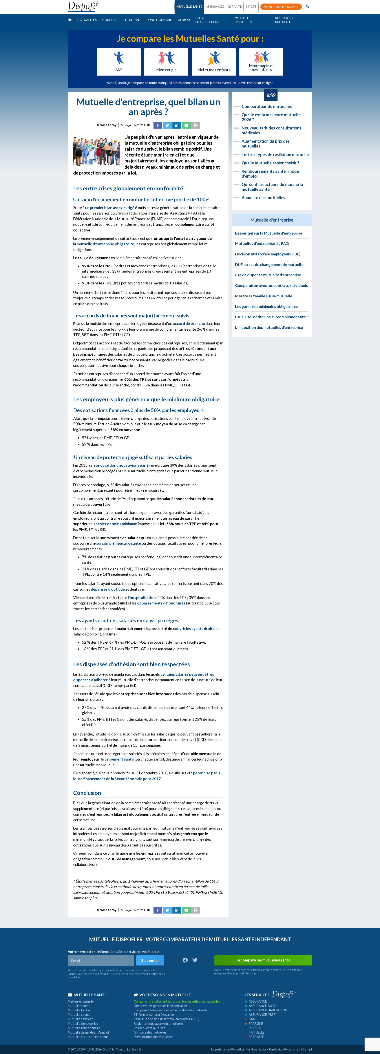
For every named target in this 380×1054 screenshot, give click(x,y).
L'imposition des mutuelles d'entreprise (269, 327)
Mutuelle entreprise (244, 20)
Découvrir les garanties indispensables (161, 1006)
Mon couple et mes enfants (261, 67)
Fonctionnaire (160, 20)
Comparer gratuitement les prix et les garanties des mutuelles (177, 1001)
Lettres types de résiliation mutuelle (275, 154)
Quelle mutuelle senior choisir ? (270, 162)
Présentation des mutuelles (153, 1037)
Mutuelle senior (79, 1006)
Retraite (256, 1037)
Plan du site (275, 1049)
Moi (118, 69)
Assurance (258, 1001)
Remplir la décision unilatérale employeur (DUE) (166, 1019)
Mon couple (166, 69)
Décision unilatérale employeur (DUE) (267, 254)
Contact (307, 1049)
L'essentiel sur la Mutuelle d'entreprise (268, 233)
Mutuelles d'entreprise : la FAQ (262, 243)
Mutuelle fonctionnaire (84, 1028)
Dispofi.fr (108, 1049)
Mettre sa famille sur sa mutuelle (263, 296)
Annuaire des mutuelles (263, 197)
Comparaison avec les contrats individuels (271, 285)
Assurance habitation (268, 1010)
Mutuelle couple (79, 1014)
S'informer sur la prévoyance (154, 1014)
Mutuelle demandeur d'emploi (88, 1032)
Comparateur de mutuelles (267, 106)
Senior (184, 20)
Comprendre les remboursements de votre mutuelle (170, 1010)
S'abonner (150, 960)
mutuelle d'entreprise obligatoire (105, 244)
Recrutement (292, 1049)
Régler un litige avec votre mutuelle (158, 1023)
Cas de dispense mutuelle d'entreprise (268, 275)
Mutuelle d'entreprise (83, 1023)
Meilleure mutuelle (81, 1001)
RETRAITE (234, 6)
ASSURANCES (215, 6)
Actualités (87, 20)
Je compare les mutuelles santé (263, 960)
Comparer (110, 20)
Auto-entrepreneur (207, 20)
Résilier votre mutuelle (149, 1028)
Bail (252, 1019)
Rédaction (237, 1049)
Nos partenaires (219, 1049)
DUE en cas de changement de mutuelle (269, 264)
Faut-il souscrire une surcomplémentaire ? (271, 317)
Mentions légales (256, 1049)
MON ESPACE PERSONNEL (281, 7)
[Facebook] (157, 125)
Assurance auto (263, 1006)
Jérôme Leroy (107, 125)
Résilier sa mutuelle (284, 20)
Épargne (256, 1023)
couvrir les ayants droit (193, 628)
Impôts (255, 1028)
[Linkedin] (176, 125)
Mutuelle (257, 1032)
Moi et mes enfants (213, 69)
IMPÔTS (251, 6)
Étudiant (133, 20)
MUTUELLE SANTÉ (189, 6)
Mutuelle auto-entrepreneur (88, 1037)
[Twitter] (167, 125)
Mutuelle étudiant (80, 1019)
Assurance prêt (262, 1014)
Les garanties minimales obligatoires (266, 306)
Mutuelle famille (79, 1010)
